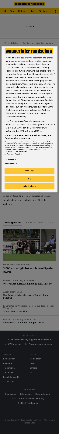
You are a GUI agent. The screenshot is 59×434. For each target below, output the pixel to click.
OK (29, 179)
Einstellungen (30, 171)
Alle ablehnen (29, 186)
